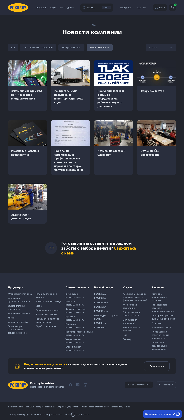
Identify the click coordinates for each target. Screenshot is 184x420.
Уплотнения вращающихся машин (19, 300)
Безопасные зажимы (46, 314)
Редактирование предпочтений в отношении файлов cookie (35, 415)
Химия (11, 317)
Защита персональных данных (95, 407)
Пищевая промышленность (74, 303)
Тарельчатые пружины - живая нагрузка (48, 320)
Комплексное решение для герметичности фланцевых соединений (135, 297)
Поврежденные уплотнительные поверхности (160, 334)
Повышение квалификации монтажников (159, 345)
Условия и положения (120, 407)
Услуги (53, 7)
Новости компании (99, 47)
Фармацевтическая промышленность (75, 310)
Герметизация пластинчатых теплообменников (17, 329)
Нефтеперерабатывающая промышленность (77, 333)
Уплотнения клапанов (19, 313)
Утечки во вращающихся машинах (159, 297)
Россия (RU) (168, 385)
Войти (162, 7)
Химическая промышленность (74, 295)
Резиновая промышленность (74, 326)
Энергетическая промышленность (74, 341)
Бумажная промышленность (74, 318)
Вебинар (127, 339)
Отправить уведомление (68, 407)
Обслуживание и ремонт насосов (131, 314)
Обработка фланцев (46, 326)
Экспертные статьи (71, 47)
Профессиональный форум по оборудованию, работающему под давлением (110, 98)
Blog (94, 25)
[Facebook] (70, 385)
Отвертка (157, 323)
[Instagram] (85, 385)
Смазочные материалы (48, 310)
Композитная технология (130, 306)
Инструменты (127, 7)
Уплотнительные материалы (16, 307)
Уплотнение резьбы (18, 322)
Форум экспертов (152, 90)
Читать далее (67, 7)
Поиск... (98, 7)
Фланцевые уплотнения (20, 294)
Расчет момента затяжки (131, 329)
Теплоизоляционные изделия (46, 295)
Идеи (125, 335)
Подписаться (157, 366)
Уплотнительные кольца (48, 301)
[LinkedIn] (77, 385)
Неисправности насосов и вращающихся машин (163, 307)
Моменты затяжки (161, 327)
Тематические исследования (38, 47)
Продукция (40, 7)
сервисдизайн (83, 415)
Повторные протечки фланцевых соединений (164, 317)
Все (13, 47)
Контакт (141, 7)
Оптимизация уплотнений (130, 321)
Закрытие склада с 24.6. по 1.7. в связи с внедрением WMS (27, 94)
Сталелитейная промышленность (74, 348)
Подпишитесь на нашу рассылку (45, 364)
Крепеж (39, 306)
